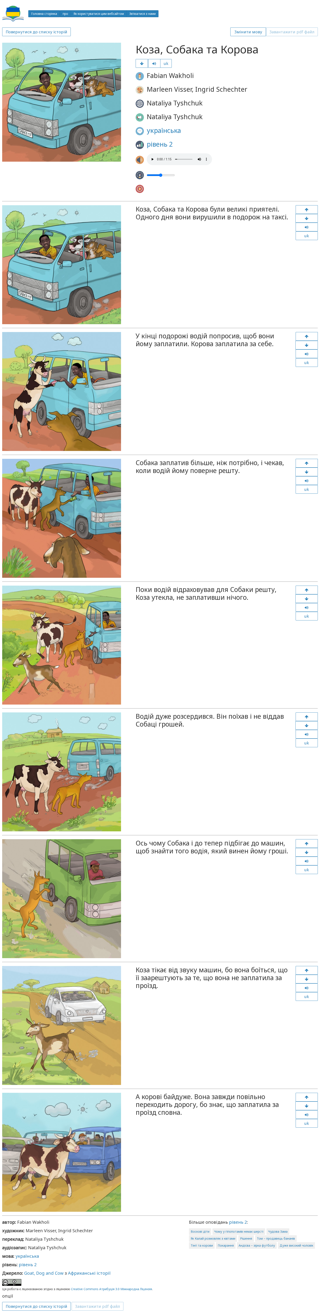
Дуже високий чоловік (296, 1245)
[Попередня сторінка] (307, 209)
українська (164, 130)
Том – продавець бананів (276, 1238)
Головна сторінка (44, 14)
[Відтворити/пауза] (154, 63)
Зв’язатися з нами (142, 14)
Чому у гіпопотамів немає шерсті (238, 1231)
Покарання (226, 1245)
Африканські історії (89, 1273)
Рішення (246, 1238)
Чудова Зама (278, 1231)
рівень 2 (160, 144)
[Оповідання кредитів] (306, 1105)
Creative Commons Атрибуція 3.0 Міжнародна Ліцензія (111, 1289)
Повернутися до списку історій (36, 31)
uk (166, 63)
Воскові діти (200, 1231)
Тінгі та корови (202, 1245)
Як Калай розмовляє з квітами (213, 1238)
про (65, 14)
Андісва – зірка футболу (257, 1245)
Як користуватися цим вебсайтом (99, 14)
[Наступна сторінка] (142, 63)
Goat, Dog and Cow (44, 1273)
